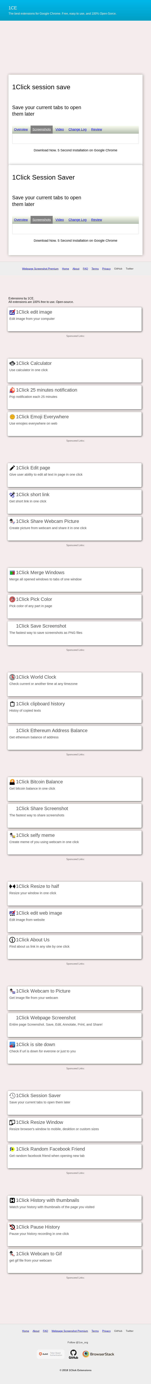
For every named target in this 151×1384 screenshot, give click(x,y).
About (76, 268)
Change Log (78, 129)
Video (59, 129)
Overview (21, 129)
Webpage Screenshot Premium (40, 268)
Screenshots (41, 129)
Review (96, 129)
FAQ (85, 268)
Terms (95, 268)
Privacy (106, 268)
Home (65, 268)
